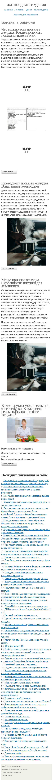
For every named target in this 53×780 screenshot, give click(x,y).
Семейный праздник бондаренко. (21, 664)
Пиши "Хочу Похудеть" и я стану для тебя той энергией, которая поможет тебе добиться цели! (24, 749)
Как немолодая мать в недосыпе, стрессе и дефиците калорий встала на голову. (23, 706)
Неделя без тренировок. (16, 719)
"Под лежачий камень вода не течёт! (22, 682)
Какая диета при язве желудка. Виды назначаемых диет (25, 184)
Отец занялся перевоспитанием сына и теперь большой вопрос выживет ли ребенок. (24, 510)
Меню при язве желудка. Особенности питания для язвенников (21, 283)
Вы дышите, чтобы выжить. (18, 698)
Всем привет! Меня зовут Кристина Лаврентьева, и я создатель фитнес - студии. (26, 678)
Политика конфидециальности (11, 772)
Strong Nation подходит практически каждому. (26, 606)
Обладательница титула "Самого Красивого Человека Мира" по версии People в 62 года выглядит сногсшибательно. (23, 523)
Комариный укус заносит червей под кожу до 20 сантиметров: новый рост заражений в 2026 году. (25, 482)
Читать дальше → (9, 172)
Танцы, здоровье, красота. (17, 716)
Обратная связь (7, 775)
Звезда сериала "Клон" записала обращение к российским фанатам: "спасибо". (25, 583)
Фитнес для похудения (26, 5)
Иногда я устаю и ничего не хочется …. (23, 557)
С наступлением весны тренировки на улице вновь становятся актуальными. (24, 601)
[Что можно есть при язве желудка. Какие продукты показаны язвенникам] (26, 119)
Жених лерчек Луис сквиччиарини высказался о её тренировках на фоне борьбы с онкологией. (25, 595)
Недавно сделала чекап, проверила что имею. (27, 667)
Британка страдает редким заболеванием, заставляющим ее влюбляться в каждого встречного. (22, 489)
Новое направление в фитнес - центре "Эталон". (28, 701)
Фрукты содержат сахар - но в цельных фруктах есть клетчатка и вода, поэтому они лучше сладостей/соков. (25, 691)
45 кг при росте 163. (14, 645)
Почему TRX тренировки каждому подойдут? (26, 578)
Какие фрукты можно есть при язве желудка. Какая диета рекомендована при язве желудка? (25, 410)
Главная (8, 9)
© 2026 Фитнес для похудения (11, 766)
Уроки (29, 9)
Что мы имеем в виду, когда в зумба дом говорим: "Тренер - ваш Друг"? (22, 730)
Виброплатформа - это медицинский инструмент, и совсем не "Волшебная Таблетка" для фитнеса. (26, 660)
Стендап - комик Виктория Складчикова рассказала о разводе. (22, 574)
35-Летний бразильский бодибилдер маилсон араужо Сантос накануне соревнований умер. (24, 516)
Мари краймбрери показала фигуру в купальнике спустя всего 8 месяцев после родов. (26, 568)
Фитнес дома (41, 9)
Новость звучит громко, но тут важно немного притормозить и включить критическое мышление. (25, 552)
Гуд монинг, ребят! (13, 753)
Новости (19, 9)
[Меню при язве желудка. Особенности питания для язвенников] (26, 367)
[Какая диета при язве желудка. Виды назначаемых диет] (26, 242)
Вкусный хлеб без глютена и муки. (21, 615)
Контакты (5, 769)
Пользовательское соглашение (18, 769)
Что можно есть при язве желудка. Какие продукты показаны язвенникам (21, 32)
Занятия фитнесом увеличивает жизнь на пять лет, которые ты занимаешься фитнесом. (25, 758)
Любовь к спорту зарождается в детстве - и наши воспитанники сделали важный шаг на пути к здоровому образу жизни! (26, 652)
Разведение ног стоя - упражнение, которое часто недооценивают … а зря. (23, 672)
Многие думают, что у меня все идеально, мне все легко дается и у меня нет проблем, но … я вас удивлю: (25, 633)
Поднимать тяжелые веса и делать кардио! (25, 685)
